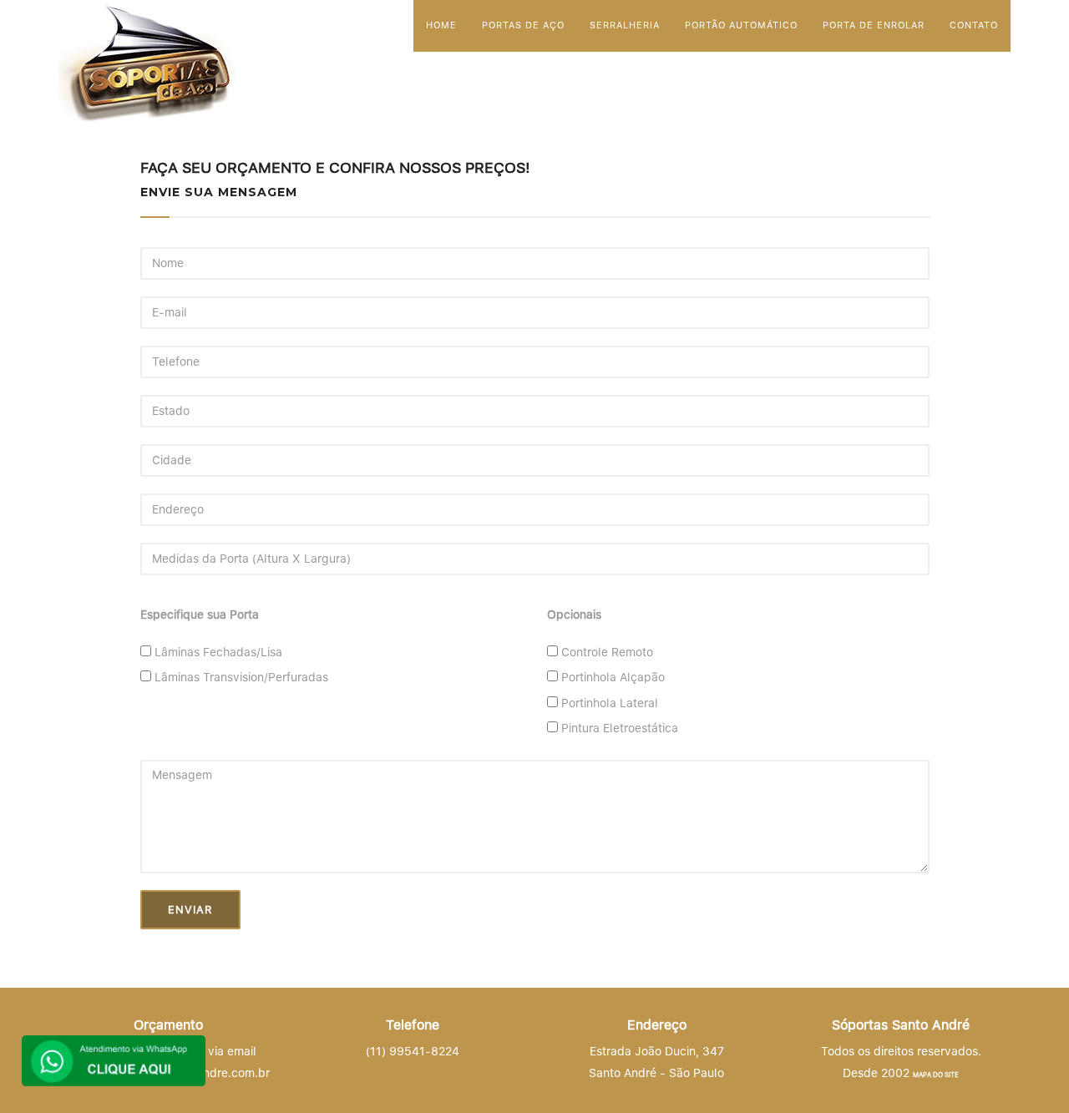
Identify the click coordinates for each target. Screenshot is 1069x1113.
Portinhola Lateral (609, 703)
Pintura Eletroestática (619, 728)
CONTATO (974, 25)
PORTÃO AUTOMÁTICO (741, 25)
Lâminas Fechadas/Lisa (218, 652)
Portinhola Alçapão (613, 677)
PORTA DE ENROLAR (874, 25)
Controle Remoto (607, 652)
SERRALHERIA (625, 25)
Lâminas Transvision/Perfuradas (241, 677)
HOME (441, 25)
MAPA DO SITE (936, 1074)
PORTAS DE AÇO (523, 25)
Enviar (190, 909)
